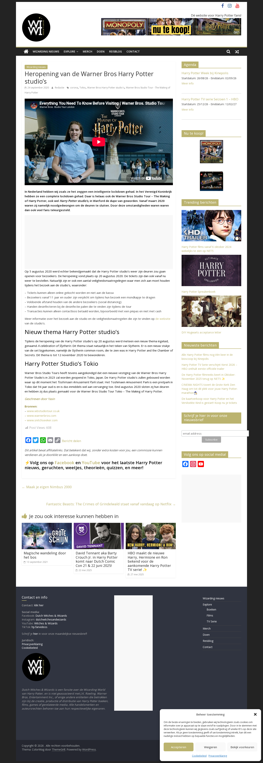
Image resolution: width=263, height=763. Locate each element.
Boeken (211, 609)
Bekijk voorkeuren (242, 747)
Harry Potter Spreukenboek (198, 291)
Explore (69, 51)
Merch (87, 51)
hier (35, 634)
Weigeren (210, 747)
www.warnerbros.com (41, 415)
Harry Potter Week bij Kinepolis (205, 73)
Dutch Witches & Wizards (51, 615)
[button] (255, 714)
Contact (133, 51)
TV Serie (212, 621)
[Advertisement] (99, 242)
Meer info (188, 83)
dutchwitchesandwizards (51, 619)
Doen (101, 51)
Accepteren (178, 747)
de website (162, 319)
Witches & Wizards (46, 623)
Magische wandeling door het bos (45, 555)
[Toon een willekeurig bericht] (237, 51)
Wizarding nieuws (46, 51)
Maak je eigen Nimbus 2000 (47, 487)
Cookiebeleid (199, 755)
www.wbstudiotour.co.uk (43, 411)
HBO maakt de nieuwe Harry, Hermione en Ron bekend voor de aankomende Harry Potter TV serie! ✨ (149, 561)
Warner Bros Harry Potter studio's (105, 87)
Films (210, 615)
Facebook (64, 462)
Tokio (83, 87)
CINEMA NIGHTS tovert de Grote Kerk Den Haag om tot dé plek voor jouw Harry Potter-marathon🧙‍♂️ (210, 389)
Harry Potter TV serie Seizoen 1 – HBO (210, 99)
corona (74, 87)
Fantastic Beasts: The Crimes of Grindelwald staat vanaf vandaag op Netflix (111, 504)
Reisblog (115, 51)
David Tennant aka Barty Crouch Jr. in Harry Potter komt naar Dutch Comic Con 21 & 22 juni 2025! (97, 559)
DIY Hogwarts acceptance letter (201, 332)
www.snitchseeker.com (42, 420)
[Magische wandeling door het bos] (47, 525)
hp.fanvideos (39, 627)
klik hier (39, 605)
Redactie (60, 87)
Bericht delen (71, 441)
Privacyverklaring (218, 755)
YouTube (91, 462)
